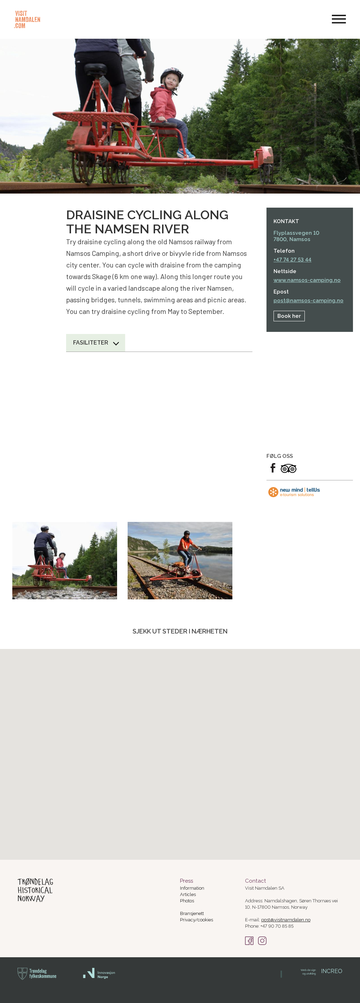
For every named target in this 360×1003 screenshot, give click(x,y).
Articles (188, 894)
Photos (187, 900)
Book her (289, 316)
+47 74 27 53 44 (292, 260)
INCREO (321, 971)
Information (192, 888)
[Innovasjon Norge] (99, 977)
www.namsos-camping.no (307, 280)
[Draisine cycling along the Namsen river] (64, 560)
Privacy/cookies (196, 919)
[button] (171, 739)
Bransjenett (192, 913)
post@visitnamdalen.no (285, 919)
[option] (64, 560)
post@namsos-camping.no (308, 300)
